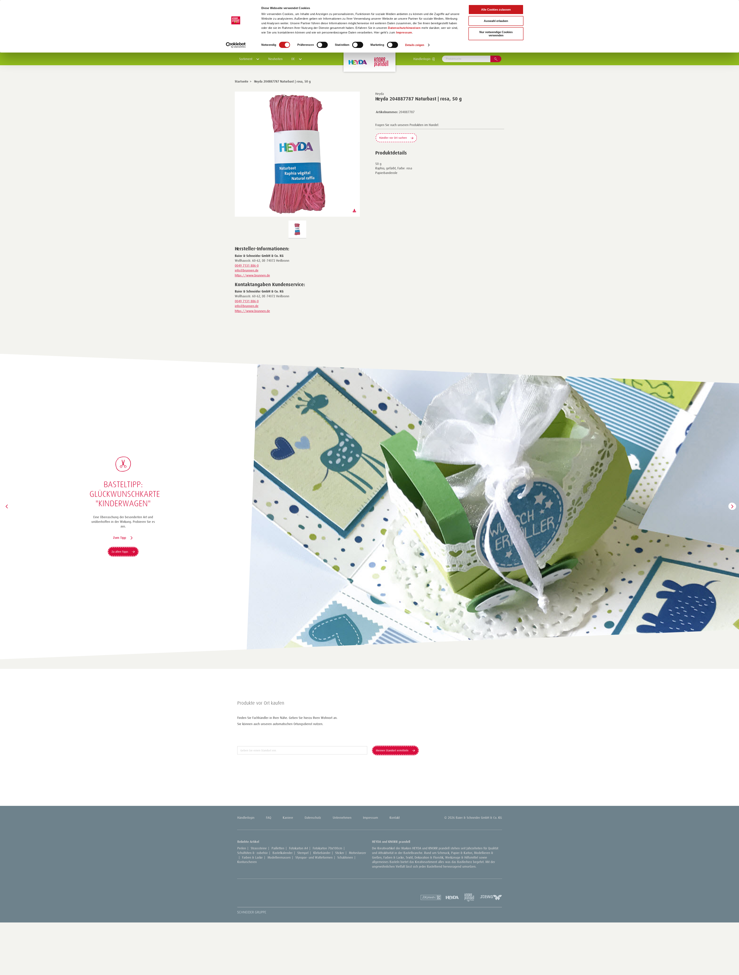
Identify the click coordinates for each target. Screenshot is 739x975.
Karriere (288, 818)
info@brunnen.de (246, 270)
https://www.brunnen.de (252, 275)
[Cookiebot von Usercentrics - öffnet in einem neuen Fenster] (236, 45)
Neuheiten (275, 59)
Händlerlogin (422, 59)
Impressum (404, 32)
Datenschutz (313, 818)
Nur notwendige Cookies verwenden (496, 33)
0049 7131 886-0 (247, 265)
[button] (7, 506)
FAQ (268, 818)
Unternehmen (342, 818)
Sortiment (246, 59)
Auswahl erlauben (496, 21)
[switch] (322, 45)
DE (293, 59)
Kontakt (395, 818)
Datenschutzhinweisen (404, 27)
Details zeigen (414, 45)
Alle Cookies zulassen (496, 9)
